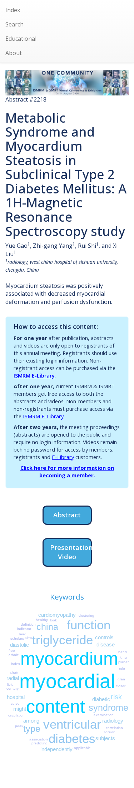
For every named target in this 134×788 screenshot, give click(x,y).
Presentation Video (71, 552)
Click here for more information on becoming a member (67, 471)
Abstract (67, 514)
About (13, 53)
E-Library (63, 457)
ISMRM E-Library (34, 375)
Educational (20, 39)
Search (14, 24)
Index (12, 10)
